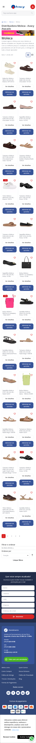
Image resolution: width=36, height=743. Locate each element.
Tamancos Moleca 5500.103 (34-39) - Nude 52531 (25, 430)
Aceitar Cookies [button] (26, 737)
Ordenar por (6, 551)
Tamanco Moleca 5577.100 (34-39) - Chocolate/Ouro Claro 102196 (8, 158)
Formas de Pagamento (9, 683)
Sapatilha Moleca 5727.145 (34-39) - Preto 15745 (8, 274)
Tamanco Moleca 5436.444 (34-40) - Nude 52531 (8, 236)
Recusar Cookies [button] (9, 737)
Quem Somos (23, 667)
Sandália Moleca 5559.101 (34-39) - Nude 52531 (25, 509)
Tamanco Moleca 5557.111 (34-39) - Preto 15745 (25, 469)
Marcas (11, 22)
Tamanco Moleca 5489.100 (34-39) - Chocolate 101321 (25, 80)
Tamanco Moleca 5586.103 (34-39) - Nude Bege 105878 (25, 351)
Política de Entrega (8, 675)
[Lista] (32, 55)
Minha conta (6, 667)
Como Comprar (7, 671)
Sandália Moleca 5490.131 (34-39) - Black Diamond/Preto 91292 (9, 352)
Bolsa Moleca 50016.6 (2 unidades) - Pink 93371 (9, 313)
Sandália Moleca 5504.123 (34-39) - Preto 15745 (25, 313)
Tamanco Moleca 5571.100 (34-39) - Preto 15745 (25, 197)
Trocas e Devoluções (8, 679)
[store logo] (18, 7)
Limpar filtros (18, 560)
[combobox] (18, 13)
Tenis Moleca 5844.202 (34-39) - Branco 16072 (8, 197)
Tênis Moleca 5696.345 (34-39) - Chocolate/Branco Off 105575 (8, 510)
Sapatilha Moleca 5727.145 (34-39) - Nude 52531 (8, 392)
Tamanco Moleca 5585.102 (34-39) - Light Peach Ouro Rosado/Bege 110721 (9, 470)
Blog (20, 679)
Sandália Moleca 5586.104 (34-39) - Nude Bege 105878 (8, 430)
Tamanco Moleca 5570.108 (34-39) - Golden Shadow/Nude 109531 (26, 158)
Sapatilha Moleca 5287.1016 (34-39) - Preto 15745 (25, 236)
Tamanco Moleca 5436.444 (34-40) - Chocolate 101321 (8, 118)
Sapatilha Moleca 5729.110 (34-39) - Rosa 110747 (25, 118)
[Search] (32, 13)
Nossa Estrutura (24, 671)
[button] (15, 63)
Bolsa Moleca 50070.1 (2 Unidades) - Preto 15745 (26, 274)
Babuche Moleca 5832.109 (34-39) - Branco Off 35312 (8, 80)
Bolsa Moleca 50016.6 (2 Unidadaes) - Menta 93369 (26, 392)
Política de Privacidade (26, 675)
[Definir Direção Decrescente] (32, 555)
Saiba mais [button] (15, 730)
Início (5, 22)
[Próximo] (20, 536)
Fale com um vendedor (18, 659)
